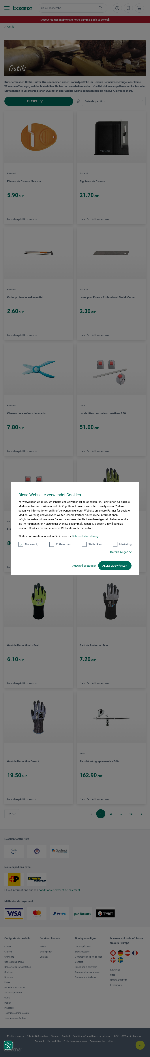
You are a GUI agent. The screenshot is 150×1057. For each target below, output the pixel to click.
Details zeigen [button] (119, 552)
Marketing (125, 544)
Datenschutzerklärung (85, 536)
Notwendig (31, 544)
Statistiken (95, 544)
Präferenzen (63, 544)
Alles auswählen (114, 565)
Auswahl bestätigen (84, 565)
